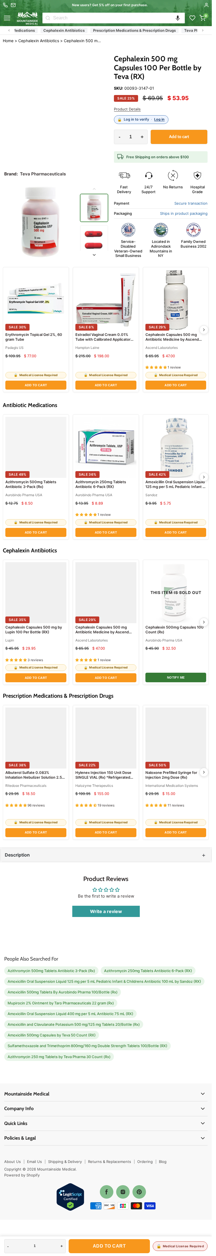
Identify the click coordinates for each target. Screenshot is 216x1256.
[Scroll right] (202, 30)
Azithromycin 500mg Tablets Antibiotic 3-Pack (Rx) (30, 484)
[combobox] (119, 18)
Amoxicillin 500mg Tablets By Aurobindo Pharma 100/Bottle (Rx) (63, 992)
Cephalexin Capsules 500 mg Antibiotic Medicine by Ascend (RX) (172, 339)
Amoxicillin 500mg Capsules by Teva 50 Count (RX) (52, 1035)
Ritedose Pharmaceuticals (25, 785)
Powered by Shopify (22, 1175)
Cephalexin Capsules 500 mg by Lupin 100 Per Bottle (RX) (33, 629)
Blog (162, 1161)
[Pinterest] (139, 1192)
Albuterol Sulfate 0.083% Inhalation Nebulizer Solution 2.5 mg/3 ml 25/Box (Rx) (33, 777)
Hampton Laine (87, 347)
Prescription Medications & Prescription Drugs (123, 30)
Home (8, 40)
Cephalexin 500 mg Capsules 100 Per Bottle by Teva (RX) (83, 41)
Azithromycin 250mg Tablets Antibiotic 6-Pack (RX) (100, 484)
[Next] (203, 329)
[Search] (47, 18)
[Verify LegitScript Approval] (70, 1197)
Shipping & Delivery (65, 1161)
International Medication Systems (171, 785)
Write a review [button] (106, 911)
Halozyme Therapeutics (94, 785)
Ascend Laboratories (161, 347)
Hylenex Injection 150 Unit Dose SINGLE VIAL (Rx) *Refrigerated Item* (103, 777)
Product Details (127, 109)
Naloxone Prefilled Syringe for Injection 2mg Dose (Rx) (171, 775)
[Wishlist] (192, 18)
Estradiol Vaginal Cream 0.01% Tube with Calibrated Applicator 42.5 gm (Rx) (102, 339)
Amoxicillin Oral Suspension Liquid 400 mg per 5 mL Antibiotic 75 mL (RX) (70, 1013)
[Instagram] (123, 1192)
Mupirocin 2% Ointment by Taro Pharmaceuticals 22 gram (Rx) (61, 1003)
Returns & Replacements (109, 1161)
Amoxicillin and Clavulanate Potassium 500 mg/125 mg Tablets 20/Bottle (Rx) (74, 1024)
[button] (178, 18)
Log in (159, 119)
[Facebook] (106, 1192)
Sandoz (151, 495)
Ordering (145, 1161)
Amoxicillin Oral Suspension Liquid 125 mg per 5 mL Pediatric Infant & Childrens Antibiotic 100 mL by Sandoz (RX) (175, 489)
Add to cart (109, 1246)
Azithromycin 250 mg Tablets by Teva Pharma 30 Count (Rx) (59, 1056)
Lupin (9, 640)
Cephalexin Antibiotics (53, 30)
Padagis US (14, 347)
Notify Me (175, 677)
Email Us (34, 1161)
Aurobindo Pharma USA (23, 495)
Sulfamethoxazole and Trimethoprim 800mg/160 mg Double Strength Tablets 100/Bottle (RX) (87, 1045)
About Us (12, 1161)
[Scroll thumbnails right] (94, 255)
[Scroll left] (9, 30)
